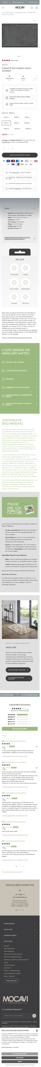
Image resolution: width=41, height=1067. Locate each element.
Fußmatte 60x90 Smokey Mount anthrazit (15, 741)
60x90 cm (16, 123)
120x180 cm (28, 129)
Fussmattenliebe (19, 906)
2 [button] (19, 866)
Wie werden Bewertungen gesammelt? (12, 872)
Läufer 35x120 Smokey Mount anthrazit (15, 841)
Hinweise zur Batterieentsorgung (12, 971)
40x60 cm (27, 117)
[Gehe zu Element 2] (21, 56)
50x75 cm (6, 123)
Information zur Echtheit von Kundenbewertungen (16, 960)
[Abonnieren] (34, 1016)
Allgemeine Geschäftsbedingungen (13, 957)
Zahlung (6, 962)
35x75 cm (6, 117)
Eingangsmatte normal (20, 12)
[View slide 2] (19, 910)
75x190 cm (17, 129)
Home (3, 12)
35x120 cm (16, 117)
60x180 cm (27, 123)
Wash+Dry (5, 65)
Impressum (6, 946)
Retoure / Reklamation (9, 976)
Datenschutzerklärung (9, 948)
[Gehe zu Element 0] (19, 56)
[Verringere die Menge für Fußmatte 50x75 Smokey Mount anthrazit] (4, 148)
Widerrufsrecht (16, 172)
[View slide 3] (21, 910)
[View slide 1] (16, 910)
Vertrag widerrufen (11, 981)
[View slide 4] (23, 910)
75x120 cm (6, 129)
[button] (6, 60)
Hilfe (26, 1027)
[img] (6, 744)
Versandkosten (6, 142)
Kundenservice (17, 188)
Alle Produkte (9, 12)
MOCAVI (13, 906)
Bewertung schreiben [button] (20, 729)
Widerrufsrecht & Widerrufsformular (13, 954)
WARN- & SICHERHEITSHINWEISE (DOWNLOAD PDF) (17, 338)
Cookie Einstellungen (9, 951)
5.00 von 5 (25, 709)
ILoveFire (26, 906)
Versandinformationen (9, 965)
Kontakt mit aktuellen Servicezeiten (12, 973)
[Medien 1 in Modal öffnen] (34, 21)
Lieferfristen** (7, 968)
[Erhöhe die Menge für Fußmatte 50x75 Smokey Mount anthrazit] (12, 148)
